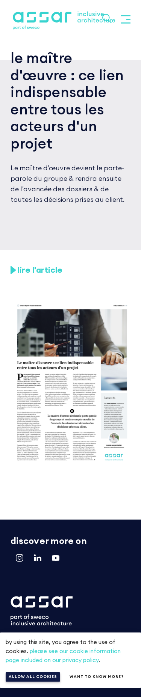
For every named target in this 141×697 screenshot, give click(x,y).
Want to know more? (97, 677)
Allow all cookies (33, 677)
